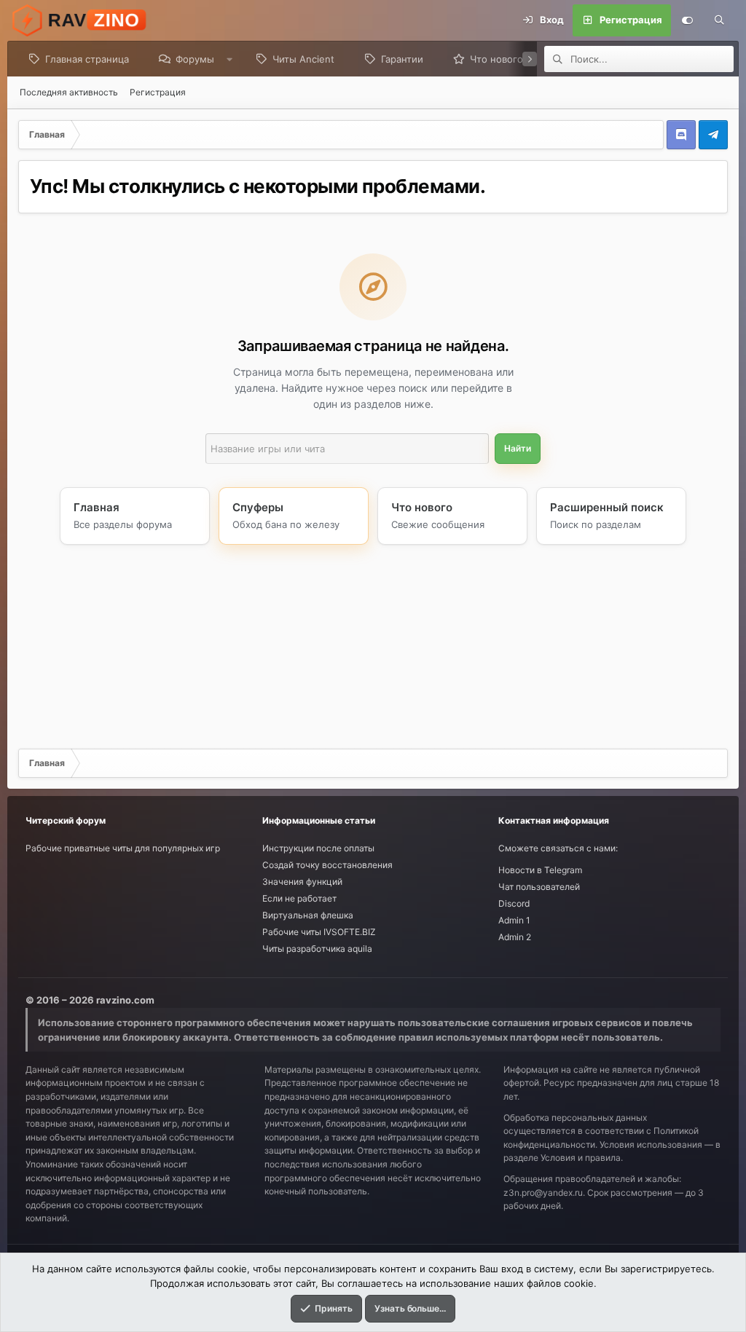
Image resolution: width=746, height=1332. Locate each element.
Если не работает (299, 898)
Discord (514, 903)
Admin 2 (514, 936)
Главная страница (87, 59)
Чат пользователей (539, 886)
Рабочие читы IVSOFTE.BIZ (319, 931)
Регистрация (158, 92)
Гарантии (402, 59)
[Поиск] (719, 20)
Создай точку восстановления (327, 864)
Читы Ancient (303, 59)
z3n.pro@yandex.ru (543, 1192)
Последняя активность (69, 92)
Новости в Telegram (540, 869)
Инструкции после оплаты (318, 848)
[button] (229, 59)
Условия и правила (581, 1157)
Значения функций (302, 881)
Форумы (195, 59)
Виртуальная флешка (307, 915)
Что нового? (499, 59)
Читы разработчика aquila (317, 948)
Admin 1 (514, 920)
